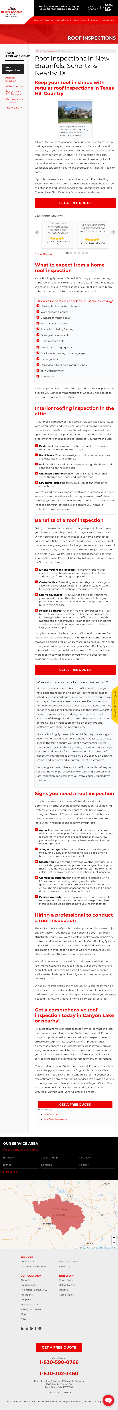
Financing (93, 20)
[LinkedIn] (23, 1328)
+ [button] (114, 1237)
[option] (58, 234)
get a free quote (59, 1347)
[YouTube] (40, 1328)
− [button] (114, 1242)
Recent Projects (63, 20)
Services (38, 20)
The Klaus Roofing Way (34, 1289)
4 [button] (78, 253)
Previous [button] (37, 232)
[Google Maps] (31, 1328)
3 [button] (74, 253)
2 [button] (71, 253)
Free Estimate (107, 20)
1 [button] (67, 253)
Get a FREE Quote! (75, 1104)
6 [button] (86, 253)
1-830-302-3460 (59, 1373)
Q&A (23, 1319)
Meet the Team (29, 1304)
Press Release (28, 1284)
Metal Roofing (14, 86)
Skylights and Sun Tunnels (13, 93)
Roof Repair (51, 1114)
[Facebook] (35, 1328)
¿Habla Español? (92, 7)
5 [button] (82, 253)
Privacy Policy (75, 1401)
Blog (23, 1314)
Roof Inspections (12, 69)
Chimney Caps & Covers (14, 101)
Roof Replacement (55, 1119)
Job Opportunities (31, 1309)
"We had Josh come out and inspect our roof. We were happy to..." (92, 229)
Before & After (67, 1284)
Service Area (80, 20)
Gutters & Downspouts (33, 1266)
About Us (48, 20)
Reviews (63, 1289)
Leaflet (77, 1247)
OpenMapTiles (88, 1247)
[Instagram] (27, 1328)
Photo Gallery (13, 107)
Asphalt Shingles (10, 79)
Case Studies (66, 1294)
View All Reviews (44, 254)
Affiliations (27, 1294)
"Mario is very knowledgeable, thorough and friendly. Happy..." (58, 228)
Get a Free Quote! (75, 203)
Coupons (26, 1299)
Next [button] (113, 232)
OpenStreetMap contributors (106, 1247)
